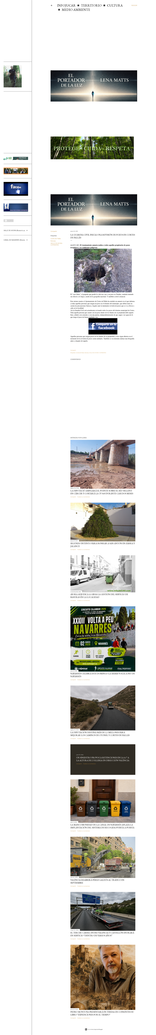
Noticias (53, 241)
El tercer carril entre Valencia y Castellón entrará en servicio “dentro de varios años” (102, 934)
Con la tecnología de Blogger (95, 1029)
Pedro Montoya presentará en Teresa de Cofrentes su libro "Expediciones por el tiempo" (102, 1013)
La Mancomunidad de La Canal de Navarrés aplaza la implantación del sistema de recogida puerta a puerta (102, 826)
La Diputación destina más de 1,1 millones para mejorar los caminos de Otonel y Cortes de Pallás (100, 734)
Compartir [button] (54, 231)
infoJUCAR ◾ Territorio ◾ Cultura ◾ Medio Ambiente (90, 7)
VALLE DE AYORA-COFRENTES (57, 244)
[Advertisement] (92, 25)
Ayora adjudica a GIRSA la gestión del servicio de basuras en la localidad (99, 595)
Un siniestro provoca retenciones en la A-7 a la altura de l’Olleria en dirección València (102, 759)
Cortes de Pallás (56, 238)
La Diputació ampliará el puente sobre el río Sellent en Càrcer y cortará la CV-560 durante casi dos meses (101, 492)
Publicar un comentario (83, 497)
